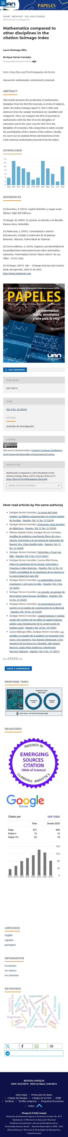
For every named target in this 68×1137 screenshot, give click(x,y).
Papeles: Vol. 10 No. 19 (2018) (40, 627)
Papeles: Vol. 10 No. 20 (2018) (26, 611)
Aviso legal (21, 1094)
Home (6, 16)
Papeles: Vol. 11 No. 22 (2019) (38, 520)
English (8, 935)
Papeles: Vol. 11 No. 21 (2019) (40, 528)
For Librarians (12, 975)
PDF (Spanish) (16, 369)
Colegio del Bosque (18, 1097)
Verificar (9, 1101)
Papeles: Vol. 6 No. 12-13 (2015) (31, 556)
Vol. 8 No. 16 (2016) (35, 16)
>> (21, 658)
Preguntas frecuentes (52, 1101)
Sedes (31, 1105)
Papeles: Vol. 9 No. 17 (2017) (44, 651)
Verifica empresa (28, 1101)
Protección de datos (41, 1094)
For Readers (10, 965)
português (10, 944)
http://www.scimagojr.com (17, 273)
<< (4, 658)
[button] (11, 1046)
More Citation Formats (22, 485)
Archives (17, 16)
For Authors (10, 970)
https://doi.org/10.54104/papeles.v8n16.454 (32, 72)
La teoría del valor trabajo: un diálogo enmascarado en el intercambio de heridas (36, 516)
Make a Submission (18, 668)
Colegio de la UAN (41, 1097)
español (9, 940)
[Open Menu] (3, 3)
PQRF (58, 1097)
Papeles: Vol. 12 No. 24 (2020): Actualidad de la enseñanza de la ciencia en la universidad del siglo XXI (36, 572)
